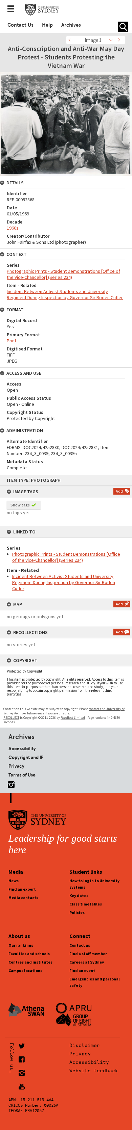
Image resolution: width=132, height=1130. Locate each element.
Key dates (78, 895)
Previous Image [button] (71, 40)
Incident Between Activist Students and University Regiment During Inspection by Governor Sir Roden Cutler (63, 582)
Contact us (79, 945)
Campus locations (25, 970)
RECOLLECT (11, 717)
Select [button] (112, 40)
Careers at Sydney (86, 962)
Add (119, 491)
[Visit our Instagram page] (10, 783)
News (13, 880)
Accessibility (22, 748)
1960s (13, 228)
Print (11, 341)
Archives (71, 25)
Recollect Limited (73, 717)
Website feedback (93, 1070)
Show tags (20, 504)
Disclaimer (84, 1045)
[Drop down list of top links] (13, 9)
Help (47, 25)
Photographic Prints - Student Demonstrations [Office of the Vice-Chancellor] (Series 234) (66, 557)
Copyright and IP (25, 757)
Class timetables (85, 903)
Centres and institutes (30, 962)
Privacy (16, 766)
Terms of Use (22, 774)
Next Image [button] (120, 40)
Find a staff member (88, 953)
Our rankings (20, 945)
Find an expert (22, 889)
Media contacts (23, 897)
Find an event (82, 970)
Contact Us (20, 25)
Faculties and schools (29, 953)
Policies (77, 912)
